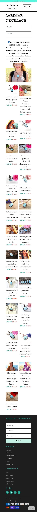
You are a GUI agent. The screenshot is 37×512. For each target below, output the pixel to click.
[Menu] (25, 6)
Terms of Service (10, 478)
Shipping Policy (10, 481)
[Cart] (29, 6)
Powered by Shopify (11, 501)
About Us (8, 450)
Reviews (8, 461)
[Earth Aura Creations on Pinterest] (11, 492)
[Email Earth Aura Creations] (19, 492)
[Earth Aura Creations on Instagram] (15, 492)
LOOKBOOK (9, 464)
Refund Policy (9, 484)
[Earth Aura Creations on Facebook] (7, 492)
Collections (8, 453)
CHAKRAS (9, 459)
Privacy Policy (9, 475)
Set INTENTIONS (10, 456)
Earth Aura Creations (12, 7)
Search (7, 472)
